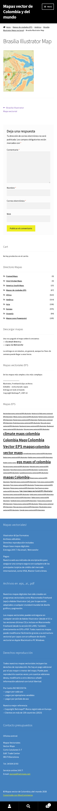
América (37, 27)
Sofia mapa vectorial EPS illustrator (42, 494)
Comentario (13, 149)
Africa (8, 295)
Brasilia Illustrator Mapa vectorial (13, 109)
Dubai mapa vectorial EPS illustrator (15, 457)
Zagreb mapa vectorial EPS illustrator (32, 510)
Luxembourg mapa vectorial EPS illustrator (34, 473)
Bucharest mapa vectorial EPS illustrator (33, 426)
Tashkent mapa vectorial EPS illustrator (23, 501)
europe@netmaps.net (20, 774)
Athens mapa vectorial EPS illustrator (25, 417)
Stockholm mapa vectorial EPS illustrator (17, 497)
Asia (8, 304)
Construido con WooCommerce (18, 795)
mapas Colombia (16, 477)
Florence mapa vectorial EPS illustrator (16, 466)
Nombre (11, 187)
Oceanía (9, 313)
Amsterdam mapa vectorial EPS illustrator (17, 413)
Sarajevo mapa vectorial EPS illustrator (16, 494)
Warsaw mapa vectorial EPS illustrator (26, 507)
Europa (9, 309)
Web (9, 214)
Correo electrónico (16, 200)
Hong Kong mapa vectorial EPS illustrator (24, 470)
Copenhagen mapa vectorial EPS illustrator (37, 453)
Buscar (28, 806)
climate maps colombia (21, 433)
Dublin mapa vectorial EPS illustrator (40, 457)
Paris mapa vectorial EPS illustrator (22, 485)
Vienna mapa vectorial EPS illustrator (25, 504)
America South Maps (15, 285)
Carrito (44, 804)
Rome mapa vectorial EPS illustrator (22, 488)
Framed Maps (12, 276)
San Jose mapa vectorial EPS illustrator (36, 491)
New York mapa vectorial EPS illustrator (23, 482)
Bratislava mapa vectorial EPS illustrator (26, 423)
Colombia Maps (15, 440)
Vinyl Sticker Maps (14, 281)
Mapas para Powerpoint (16, 318)
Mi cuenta (9, 806)
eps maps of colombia (34, 462)
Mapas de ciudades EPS (22, 27)
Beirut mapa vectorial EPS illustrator (25, 420)
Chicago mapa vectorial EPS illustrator (36, 429)
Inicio (8, 27)
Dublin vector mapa (9, 463)
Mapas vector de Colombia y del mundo (18, 11)
